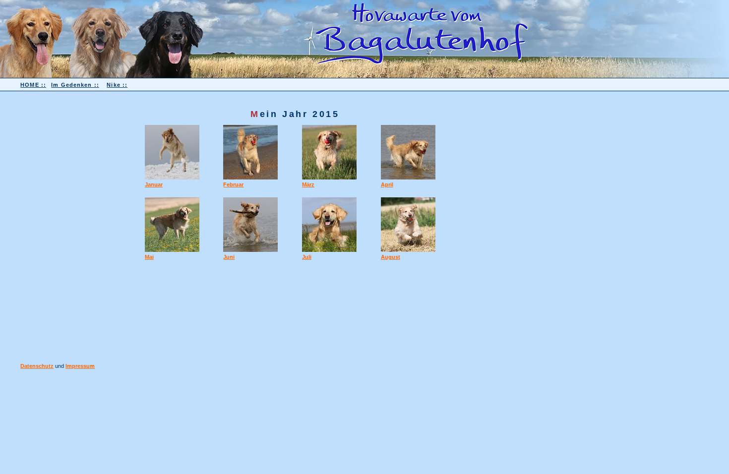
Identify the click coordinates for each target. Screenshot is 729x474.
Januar (154, 184)
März (308, 184)
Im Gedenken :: (75, 85)
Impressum (80, 366)
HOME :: (33, 85)
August (390, 257)
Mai (149, 257)
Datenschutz (37, 366)
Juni (229, 257)
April (387, 184)
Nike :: (117, 85)
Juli (306, 257)
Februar (233, 184)
